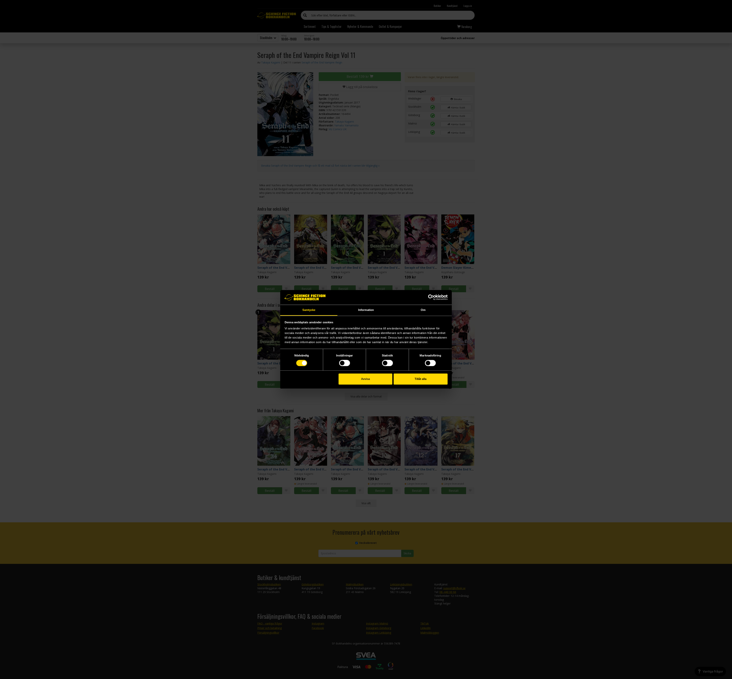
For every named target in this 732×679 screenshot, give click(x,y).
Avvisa (365, 378)
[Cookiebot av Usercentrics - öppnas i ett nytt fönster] (431, 297)
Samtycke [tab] (308, 309)
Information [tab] (366, 309)
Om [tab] (423, 309)
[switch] (344, 363)
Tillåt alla (420, 378)
